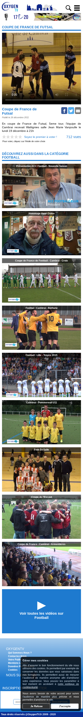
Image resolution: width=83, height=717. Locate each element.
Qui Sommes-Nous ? (20, 652)
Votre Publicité (16, 659)
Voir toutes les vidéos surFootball (41, 615)
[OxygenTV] (11, 11)
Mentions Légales (18, 663)
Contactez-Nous (17, 656)
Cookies (13, 669)
